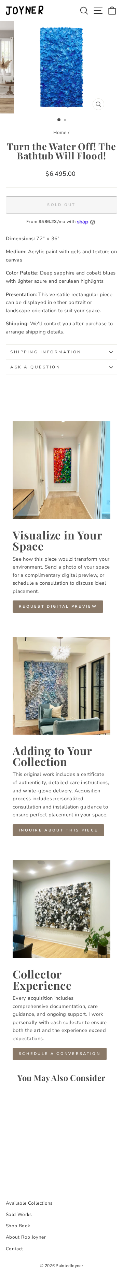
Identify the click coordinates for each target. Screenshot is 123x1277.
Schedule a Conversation (59, 1053)
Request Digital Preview (58, 606)
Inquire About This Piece (58, 830)
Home (59, 132)
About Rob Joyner (26, 1237)
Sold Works (19, 1214)
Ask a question (35, 367)
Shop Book (18, 1226)
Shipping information (46, 352)
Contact (14, 1248)
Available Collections (29, 1203)
